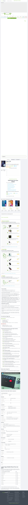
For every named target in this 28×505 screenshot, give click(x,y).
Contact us (23, 497)
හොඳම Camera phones (9, 499)
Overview (8, 159)
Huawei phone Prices (17, 496)
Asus (17, 16)
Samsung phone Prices (17, 493)
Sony (10, 16)
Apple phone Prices (17, 494)
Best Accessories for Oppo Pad (11, 186)
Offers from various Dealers (11, 185)
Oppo (20, 16)
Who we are (23, 493)
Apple (7, 16)
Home (2, 16)
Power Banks (16, 193)
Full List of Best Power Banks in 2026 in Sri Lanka (10, 273)
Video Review (9, 188)
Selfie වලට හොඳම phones (10, 497)
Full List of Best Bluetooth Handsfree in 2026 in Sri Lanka (11, 246)
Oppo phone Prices (17, 499)
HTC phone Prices (17, 497)
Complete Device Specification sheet (12, 190)
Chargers (9, 194)
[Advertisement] (14, 7)
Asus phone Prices (17, 498)
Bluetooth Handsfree (10, 193)
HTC (15, 16)
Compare (18, 159)
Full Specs (13, 159)
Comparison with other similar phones (12, 189)
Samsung (5, 16)
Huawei (12, 16)
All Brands (26, 16)
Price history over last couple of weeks (12, 184)
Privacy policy (23, 496)
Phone (3, 0)
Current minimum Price (10, 183)
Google (23, 16)
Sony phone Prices (17, 495)
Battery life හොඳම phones (10, 498)
